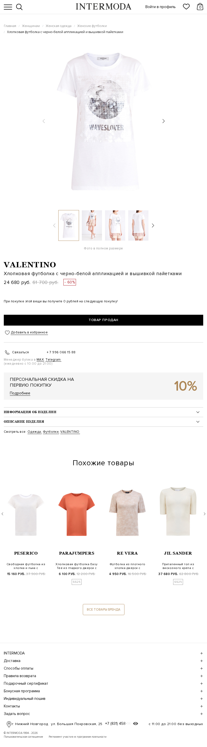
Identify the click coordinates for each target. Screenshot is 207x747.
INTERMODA (14, 653)
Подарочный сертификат (26, 683)
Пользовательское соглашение (23, 736)
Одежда (34, 432)
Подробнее (20, 393)
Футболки (51, 432)
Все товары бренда (103, 610)
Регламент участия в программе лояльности (78, 736)
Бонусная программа (22, 691)
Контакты (12, 706)
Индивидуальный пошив (24, 698)
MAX (40, 360)
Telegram (53, 360)
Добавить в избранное (29, 332)
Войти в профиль (160, 7)
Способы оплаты (18, 668)
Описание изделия (24, 421)
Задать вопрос (17, 713)
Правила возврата (20, 676)
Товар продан (103, 320)
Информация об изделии (30, 412)
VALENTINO (30, 264)
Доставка (12, 660)
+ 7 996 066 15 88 (61, 352)
